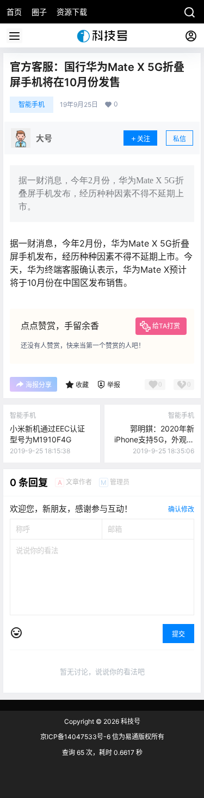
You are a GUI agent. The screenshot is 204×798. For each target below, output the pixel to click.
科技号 (129, 721)
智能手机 (31, 104)
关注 (143, 139)
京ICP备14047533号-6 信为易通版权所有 (102, 737)
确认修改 (181, 509)
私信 (179, 139)
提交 (178, 634)
